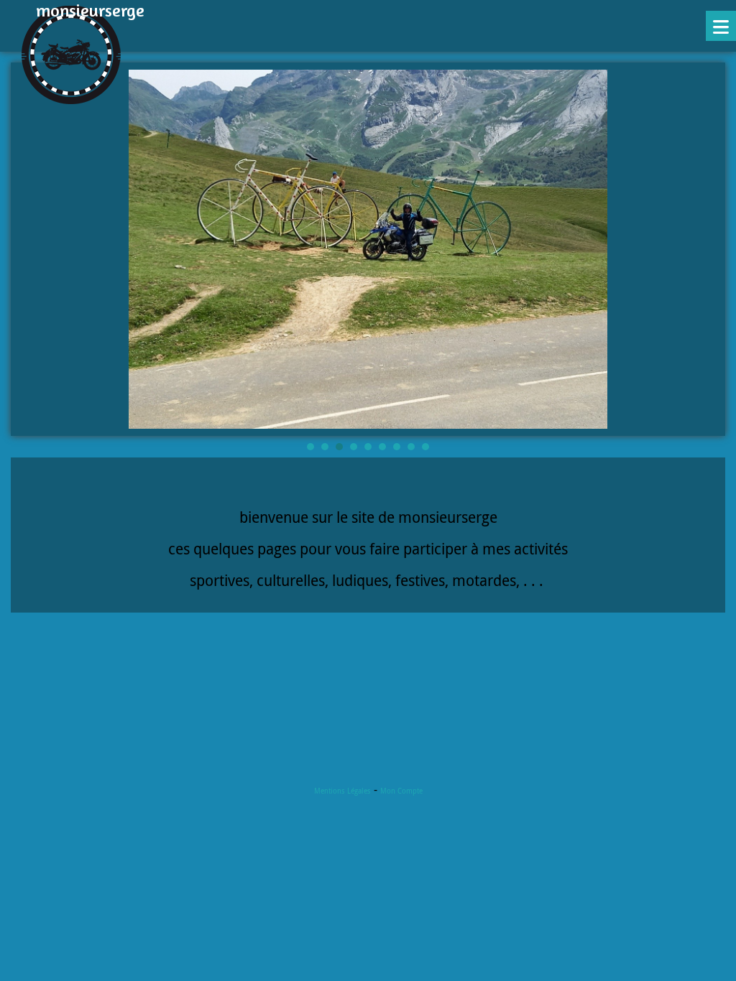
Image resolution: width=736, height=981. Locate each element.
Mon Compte (401, 791)
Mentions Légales (342, 791)
